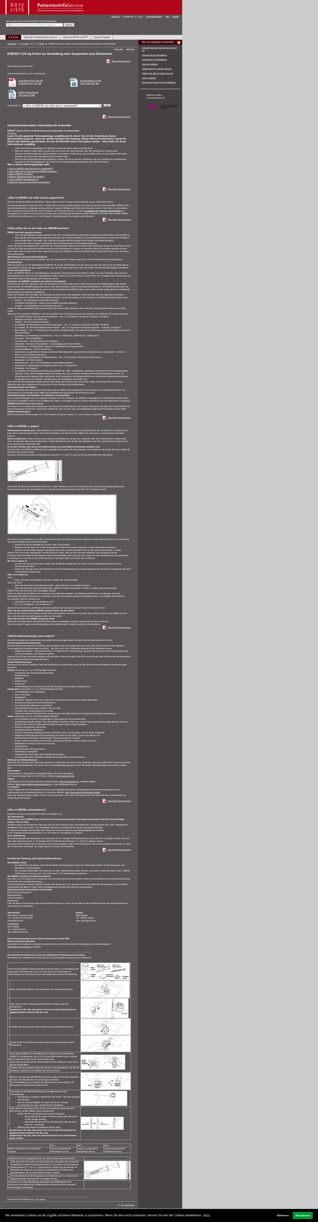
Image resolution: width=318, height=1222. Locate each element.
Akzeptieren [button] (302, 1215)
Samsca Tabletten (150, 64)
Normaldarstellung (154, 16)
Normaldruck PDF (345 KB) (30, 81)
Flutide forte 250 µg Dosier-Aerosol (157, 73)
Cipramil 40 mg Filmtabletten (154, 55)
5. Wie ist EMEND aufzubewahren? (23, 179)
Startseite (115, 16)
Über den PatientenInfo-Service (40, 37)
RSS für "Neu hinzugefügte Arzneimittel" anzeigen (178, 42)
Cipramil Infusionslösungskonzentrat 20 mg (159, 49)
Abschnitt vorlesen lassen (119, 117)
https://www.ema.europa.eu (19, 947)
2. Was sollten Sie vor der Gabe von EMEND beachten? (32, 171)
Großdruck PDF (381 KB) (29, 83)
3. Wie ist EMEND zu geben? (20, 174)
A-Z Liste (13, 37)
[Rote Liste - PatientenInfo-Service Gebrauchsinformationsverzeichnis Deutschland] (45, 13)
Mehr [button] (206, 1215)
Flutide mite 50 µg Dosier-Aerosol (157, 69)
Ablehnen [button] (283, 1215)
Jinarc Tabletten (149, 78)
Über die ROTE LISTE (75, 37)
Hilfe (167, 16)
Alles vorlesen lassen (121, 61)
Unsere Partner (102, 37)
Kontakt (175, 16)
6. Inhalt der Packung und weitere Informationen (28, 182)
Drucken (131, 49)
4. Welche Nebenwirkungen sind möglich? (26, 177)
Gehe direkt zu (14, 105)
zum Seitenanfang (128, 1205)
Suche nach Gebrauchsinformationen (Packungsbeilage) (31, 21)
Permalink (119, 49)
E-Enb (41, 44)
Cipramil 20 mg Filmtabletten (154, 59)
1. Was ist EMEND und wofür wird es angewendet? (30, 168)
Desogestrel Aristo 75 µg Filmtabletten (159, 82)
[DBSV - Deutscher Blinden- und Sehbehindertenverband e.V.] (163, 111)
